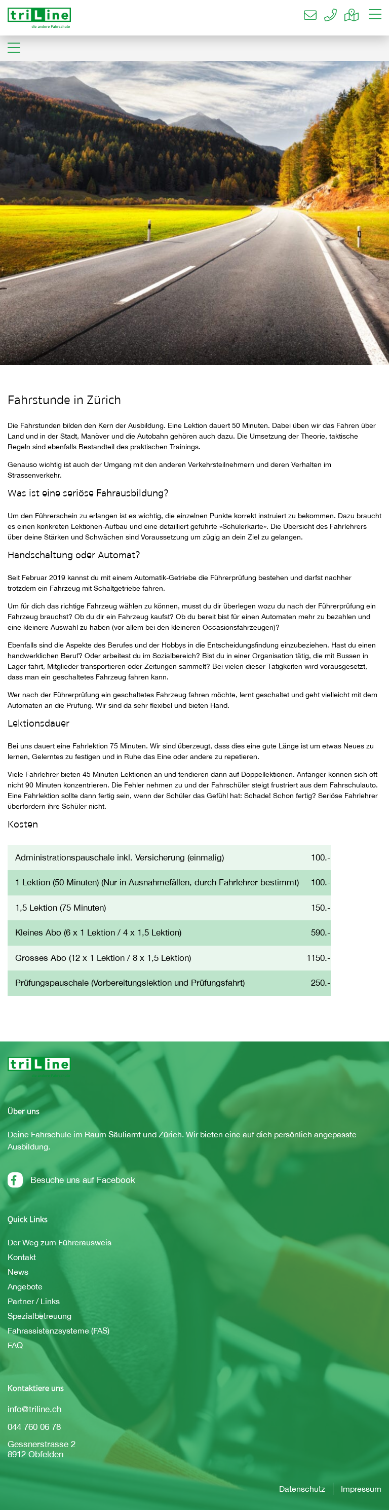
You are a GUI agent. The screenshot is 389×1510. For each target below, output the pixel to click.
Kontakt (22, 1257)
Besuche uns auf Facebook (82, 1180)
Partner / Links (34, 1301)
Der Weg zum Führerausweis (59, 1242)
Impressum (361, 1488)
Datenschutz (302, 1488)
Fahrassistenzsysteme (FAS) (58, 1330)
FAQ (15, 1345)
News (18, 1271)
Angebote (25, 1286)
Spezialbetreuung (39, 1315)
